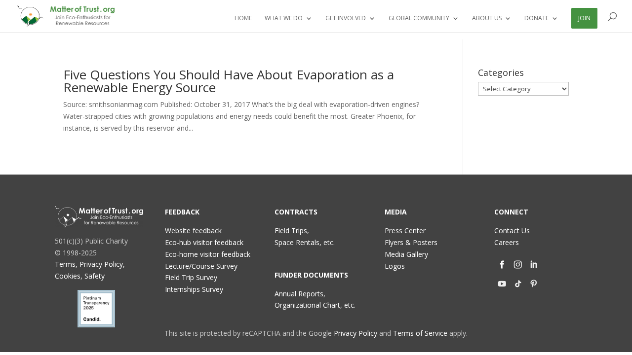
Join (584, 18)
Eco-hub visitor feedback (204, 242)
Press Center (405, 230)
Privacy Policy (355, 333)
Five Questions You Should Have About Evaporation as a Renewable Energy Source (228, 81)
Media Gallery (406, 254)
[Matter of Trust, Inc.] (99, 216)
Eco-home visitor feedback (207, 254)
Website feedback (193, 230)
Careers (506, 242)
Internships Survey (194, 289)
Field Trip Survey (191, 277)
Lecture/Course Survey (201, 266)
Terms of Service (420, 333)
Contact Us (512, 230)
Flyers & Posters (411, 242)
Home (243, 18)
